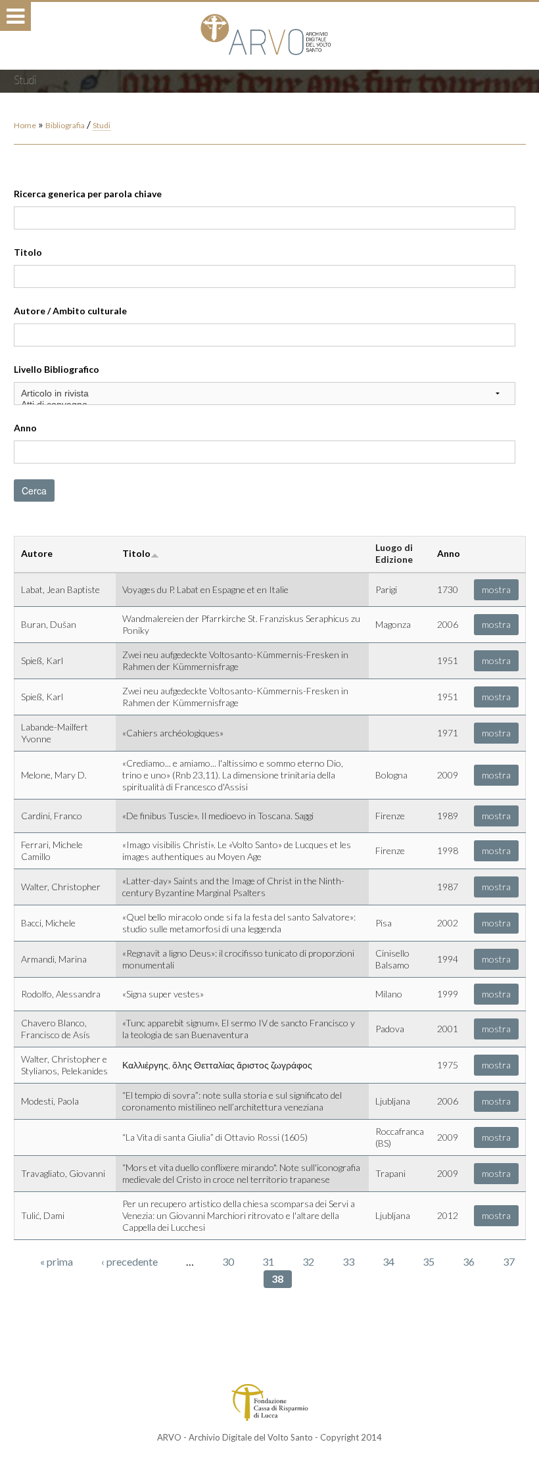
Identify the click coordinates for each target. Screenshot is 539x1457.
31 (268, 1261)
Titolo (28, 252)
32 (308, 1261)
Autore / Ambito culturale (70, 310)
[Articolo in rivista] (264, 393)
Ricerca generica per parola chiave (88, 193)
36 (469, 1261)
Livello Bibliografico (56, 369)
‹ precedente (129, 1261)
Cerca (34, 490)
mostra (496, 589)
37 (509, 1261)
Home (25, 125)
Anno (25, 427)
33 (348, 1261)
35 (428, 1261)
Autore (37, 553)
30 (228, 1261)
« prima (56, 1261)
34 (388, 1261)
